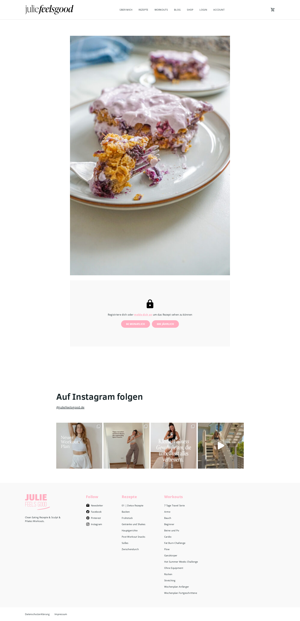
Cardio (168, 536)
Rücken (168, 574)
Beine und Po (171, 530)
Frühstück (127, 518)
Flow (167, 549)
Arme (167, 511)
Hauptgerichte (130, 530)
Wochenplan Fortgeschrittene (180, 592)
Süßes (125, 542)
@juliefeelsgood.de (70, 407)
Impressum (61, 614)
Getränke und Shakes (133, 524)
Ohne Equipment (173, 567)
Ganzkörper (170, 555)
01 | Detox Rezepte (132, 505)
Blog (177, 9)
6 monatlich (135, 324)
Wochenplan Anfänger (176, 586)
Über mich (126, 9)
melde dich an (143, 314)
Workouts (161, 9)
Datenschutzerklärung (37, 614)
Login (203, 9)
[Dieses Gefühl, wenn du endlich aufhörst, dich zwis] (221, 446)
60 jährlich (165, 324)
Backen (126, 511)
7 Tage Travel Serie (174, 505)
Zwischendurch (130, 549)
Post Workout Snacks (133, 536)
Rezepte (143, 9)
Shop (190, 9)
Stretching (169, 580)
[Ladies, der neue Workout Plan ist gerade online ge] (79, 446)
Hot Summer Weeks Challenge (181, 561)
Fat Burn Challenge (174, 542)
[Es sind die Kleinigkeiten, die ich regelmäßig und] (174, 446)
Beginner (169, 524)
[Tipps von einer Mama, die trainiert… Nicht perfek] (126, 446)
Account (219, 9)
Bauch (167, 518)
